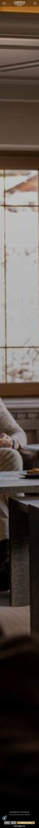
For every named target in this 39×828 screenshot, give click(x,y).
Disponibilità (19, 826)
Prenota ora (25, 823)
